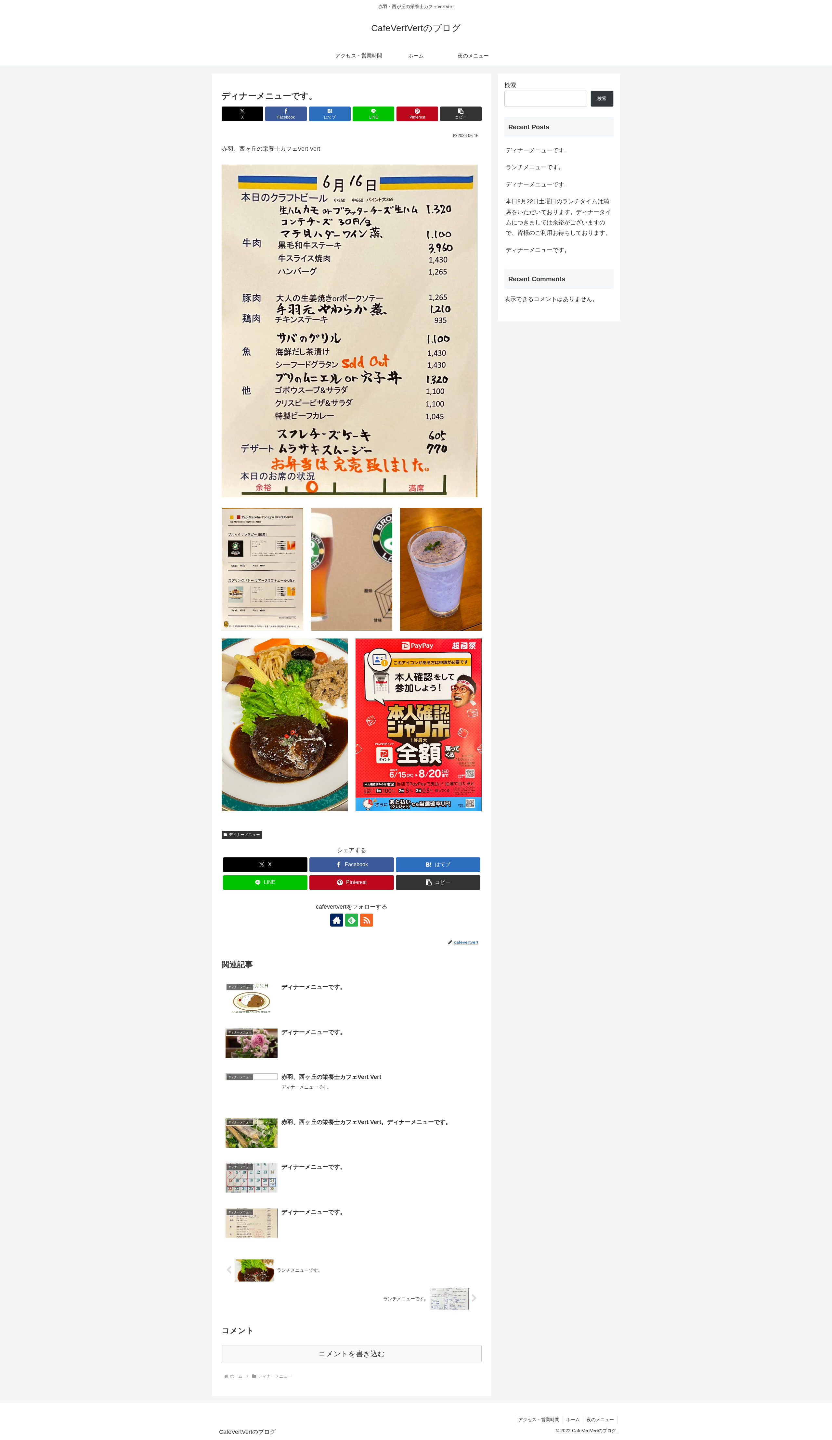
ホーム (573, 1419)
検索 (510, 85)
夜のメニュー (600, 1419)
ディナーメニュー (244, 834)
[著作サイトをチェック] (336, 920)
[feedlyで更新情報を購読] (351, 920)
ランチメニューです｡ (533, 167)
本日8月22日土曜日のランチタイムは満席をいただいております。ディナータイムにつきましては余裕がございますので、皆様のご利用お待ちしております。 (558, 217)
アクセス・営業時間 (538, 1419)
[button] (461, 114)
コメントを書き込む (351, 1354)
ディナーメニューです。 (538, 150)
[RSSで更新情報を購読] (366, 920)
